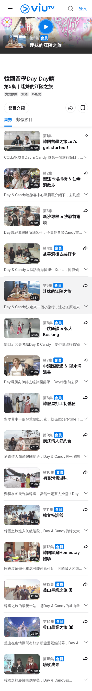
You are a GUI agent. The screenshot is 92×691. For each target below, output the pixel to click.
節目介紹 (16, 107)
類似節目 (24, 119)
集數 (8, 119)
